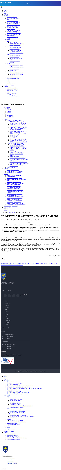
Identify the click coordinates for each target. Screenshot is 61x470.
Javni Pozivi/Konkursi (9, 85)
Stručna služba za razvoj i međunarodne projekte (15, 51)
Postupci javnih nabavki (12, 89)
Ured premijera (13, 42)
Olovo (6, 309)
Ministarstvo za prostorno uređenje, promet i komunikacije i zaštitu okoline (14, 29)
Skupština (6, 14)
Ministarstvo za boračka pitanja (14, 33)
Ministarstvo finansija (12, 17)
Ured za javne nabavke (15, 45)
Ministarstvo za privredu (12, 21)
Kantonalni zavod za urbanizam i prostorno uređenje (17, 68)
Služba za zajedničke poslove (16, 53)
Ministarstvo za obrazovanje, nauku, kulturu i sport (13, 25)
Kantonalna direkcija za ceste (16, 73)
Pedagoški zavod (13, 70)
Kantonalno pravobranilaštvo (13, 78)
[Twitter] (4, 259)
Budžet (8, 81)
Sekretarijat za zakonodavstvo (14, 77)
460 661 (13, 336)
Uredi (8, 41)
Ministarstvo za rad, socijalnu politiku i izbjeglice (13, 35)
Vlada (5, 13)
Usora (6, 314)
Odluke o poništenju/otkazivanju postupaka (12, 93)
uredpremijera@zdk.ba (10, 344)
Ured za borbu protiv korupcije (17, 43)
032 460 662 (8, 338)
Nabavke (6, 86)
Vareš (6, 316)
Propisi (8, 82)
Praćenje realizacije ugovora (13, 95)
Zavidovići (7, 320)
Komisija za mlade (11, 212)
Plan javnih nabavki (11, 87)
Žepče (6, 324)
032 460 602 (8, 348)
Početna (5, 10)
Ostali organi (7, 39)
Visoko (7, 318)
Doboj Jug (7, 303)
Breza (6, 301)
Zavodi (8, 63)
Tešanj (6, 311)
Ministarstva (6, 15)
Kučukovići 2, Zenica (6, 290)
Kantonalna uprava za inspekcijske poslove (15, 56)
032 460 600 (8, 346)
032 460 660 (8, 336)
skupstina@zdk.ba (9, 334)
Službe (8, 46)
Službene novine (10, 83)
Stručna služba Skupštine (15, 47)
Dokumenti (6, 79)
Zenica (7, 322)
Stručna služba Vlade (14, 49)
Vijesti (5, 11)
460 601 (13, 346)
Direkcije (9, 71)
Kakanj (7, 305)
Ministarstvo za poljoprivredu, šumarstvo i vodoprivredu (14, 23)
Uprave (8, 54)
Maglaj (7, 307)
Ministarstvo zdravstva (12, 31)
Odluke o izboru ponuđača (13, 90)
